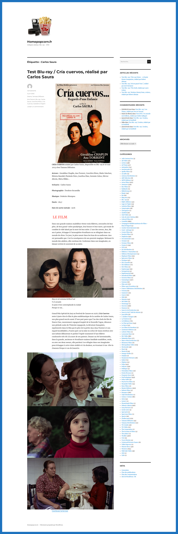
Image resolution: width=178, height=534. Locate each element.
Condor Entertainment (129, 228)
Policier (124, 366)
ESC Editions (126, 265)
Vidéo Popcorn (126, 444)
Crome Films (126, 232)
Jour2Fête (125, 314)
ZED (123, 453)
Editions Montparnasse (129, 254)
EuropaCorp (125, 271)
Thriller (124, 436)
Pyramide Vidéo (127, 384)
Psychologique (126, 377)
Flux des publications (128, 472)
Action (124, 163)
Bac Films (125, 187)
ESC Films (125, 267)
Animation (125, 167)
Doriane (124, 241)
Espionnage (125, 269)
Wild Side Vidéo (127, 451)
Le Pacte (124, 325)
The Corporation (127, 429)
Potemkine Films (127, 371)
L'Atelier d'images (128, 317)
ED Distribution (127, 249)
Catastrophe (125, 208)
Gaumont (125, 293)
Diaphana (125, 236)
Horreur (124, 306)
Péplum (124, 362)
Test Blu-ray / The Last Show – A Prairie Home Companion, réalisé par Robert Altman (135, 79)
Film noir (125, 284)
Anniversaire (126, 169)
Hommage (125, 304)
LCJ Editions (125, 321)
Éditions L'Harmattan (129, 252)
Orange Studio (126, 353)
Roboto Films (126, 390)
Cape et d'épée (126, 204)
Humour (124, 308)
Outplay (124, 356)
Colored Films (126, 219)
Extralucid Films (127, 275)
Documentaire (126, 239)
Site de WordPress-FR (129, 477)
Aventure (125, 184)
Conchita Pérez (37, 101)
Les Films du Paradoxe (129, 327)
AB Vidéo (124, 161)
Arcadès (124, 174)
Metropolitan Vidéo (128, 345)
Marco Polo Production (129, 340)
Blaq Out (124, 197)
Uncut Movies (126, 440)
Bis (123, 195)
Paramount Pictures (128, 358)
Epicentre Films (127, 258)
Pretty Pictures (126, 373)
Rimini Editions (127, 388)
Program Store (126, 375)
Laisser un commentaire (35, 106)
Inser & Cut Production (129, 310)
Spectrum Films (127, 414)
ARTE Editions (126, 180)
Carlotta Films (126, 206)
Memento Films (127, 343)
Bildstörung (125, 191)
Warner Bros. (126, 447)
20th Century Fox (127, 158)
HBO (123, 297)
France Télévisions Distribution (132, 288)
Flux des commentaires (129, 474)
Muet (123, 349)
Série (123, 399)
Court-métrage (126, 230)
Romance (125, 392)
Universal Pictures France (130, 442)
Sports (124, 416)
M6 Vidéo (125, 336)
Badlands (125, 189)
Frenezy (124, 291)
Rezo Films (125, 386)
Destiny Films (126, 234)
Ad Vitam (125, 165)
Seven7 (124, 401)
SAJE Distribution (127, 395)
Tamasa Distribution (128, 423)
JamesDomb (31, 90)
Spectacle (125, 412)
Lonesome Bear (127, 334)
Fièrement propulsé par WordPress (51, 525)
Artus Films (125, 182)
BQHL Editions (126, 202)
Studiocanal (125, 418)
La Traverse (125, 319)
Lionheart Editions (128, 330)
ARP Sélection (126, 178)
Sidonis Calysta (126, 405)
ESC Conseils (126, 262)
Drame (29, 96)
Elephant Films (126, 256)
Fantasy (124, 282)
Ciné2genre (125, 210)
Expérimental (126, 273)
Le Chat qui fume (127, 323)
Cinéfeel (124, 213)
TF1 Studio (125, 425)
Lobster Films (126, 332)
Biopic (124, 193)
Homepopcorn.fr (39, 41)
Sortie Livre (125, 410)
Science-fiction (127, 397)
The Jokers (125, 434)
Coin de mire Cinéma (128, 217)
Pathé (123, 360)
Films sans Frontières (129, 286)
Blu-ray (38, 99)
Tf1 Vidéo (125, 427)
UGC (123, 438)
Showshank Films (127, 403)
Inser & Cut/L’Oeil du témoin (131, 312)
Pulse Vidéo (125, 379)
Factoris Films (126, 278)
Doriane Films (126, 243)
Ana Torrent (31, 99)
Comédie (124, 221)
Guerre (124, 295)
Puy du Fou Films (127, 382)
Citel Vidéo (125, 215)
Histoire (124, 299)
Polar (123, 364)
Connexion (125, 470)
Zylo (123, 455)
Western (124, 449)
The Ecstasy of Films (128, 431)
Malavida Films (126, 338)
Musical (124, 351)
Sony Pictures (126, 408)
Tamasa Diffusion (38, 96)
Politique (124, 369)
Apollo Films (126, 171)
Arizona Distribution (128, 176)
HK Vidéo (125, 301)
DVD (123, 247)
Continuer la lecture (60, 511)
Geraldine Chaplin (39, 103)
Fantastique (125, 280)
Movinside (125, 347)
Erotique (124, 260)
